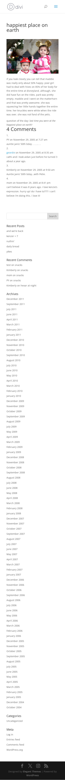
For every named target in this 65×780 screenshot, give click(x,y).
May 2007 (11, 554)
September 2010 (15, 355)
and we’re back (14, 231)
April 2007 (12, 559)
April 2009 (12, 436)
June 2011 (12, 314)
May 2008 (11, 493)
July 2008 (11, 482)
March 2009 (13, 442)
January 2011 (13, 334)
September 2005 (15, 656)
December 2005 (15, 641)
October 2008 (14, 467)
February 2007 (14, 569)
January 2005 (13, 697)
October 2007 (14, 528)
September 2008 (15, 472)
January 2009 (13, 452)
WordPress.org (14, 749)
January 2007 (13, 574)
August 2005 (13, 661)
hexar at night (28, 285)
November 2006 (15, 584)
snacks (18, 265)
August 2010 (13, 360)
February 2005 (14, 692)
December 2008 (15, 457)
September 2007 (15, 533)
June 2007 (12, 549)
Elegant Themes (32, 771)
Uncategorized (14, 720)
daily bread (12, 246)
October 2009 (14, 411)
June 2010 (12, 370)
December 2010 (15, 339)
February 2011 (14, 329)
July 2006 (11, 605)
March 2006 (13, 625)
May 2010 (11, 375)
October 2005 (14, 651)
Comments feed (15, 744)
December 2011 (15, 298)
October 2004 (14, 707)
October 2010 (14, 350)
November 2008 (15, 462)
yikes (9, 251)
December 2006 (15, 579)
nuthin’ (10, 241)
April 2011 (12, 319)
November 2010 (15, 345)
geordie (10, 152)
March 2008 (13, 503)
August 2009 (13, 421)
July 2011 (11, 309)
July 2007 (11, 544)
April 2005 (12, 681)
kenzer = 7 (12, 236)
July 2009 (11, 426)
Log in (9, 734)
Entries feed (13, 739)
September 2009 (15, 416)
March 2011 (13, 324)
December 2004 (15, 702)
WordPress (32, 775)
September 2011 (15, 304)
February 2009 (14, 447)
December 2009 (15, 401)
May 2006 (11, 615)
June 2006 (12, 610)
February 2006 (14, 630)
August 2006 (13, 600)
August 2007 (13, 538)
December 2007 (15, 518)
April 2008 (12, 498)
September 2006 (15, 595)
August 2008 (13, 477)
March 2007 (13, 564)
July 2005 (11, 666)
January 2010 (13, 395)
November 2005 (15, 646)
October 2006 (14, 590)
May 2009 (11, 431)
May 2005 (11, 676)
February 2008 (14, 508)
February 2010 (14, 390)
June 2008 (12, 487)
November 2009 (15, 406)
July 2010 (11, 365)
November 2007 (15, 523)
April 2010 (12, 380)
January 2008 (13, 513)
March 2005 (13, 687)
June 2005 (12, 671)
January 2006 (13, 635)
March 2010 (13, 385)
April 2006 (12, 620)
